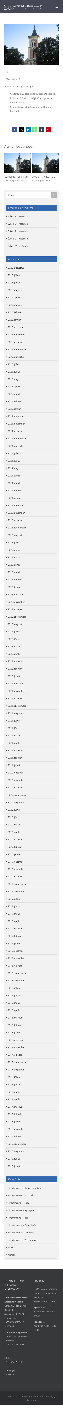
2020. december (16, 772)
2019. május (14, 913)
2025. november (16, 334)
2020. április (14, 832)
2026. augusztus (16, 267)
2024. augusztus (16, 445)
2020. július (14, 809)
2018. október (15, 965)
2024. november (16, 423)
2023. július (14, 542)
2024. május (14, 468)
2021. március (15, 750)
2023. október (15, 520)
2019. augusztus (16, 891)
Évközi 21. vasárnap (18, 216)
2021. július (14, 720)
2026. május (14, 290)
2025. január (14, 408)
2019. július (14, 898)
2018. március (15, 1017)
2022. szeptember (17, 616)
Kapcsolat (9, 1374)
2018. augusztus (16, 980)
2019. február (15, 935)
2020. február (15, 846)
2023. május (14, 557)
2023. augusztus (16, 535)
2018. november (16, 958)
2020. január (14, 854)
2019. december (16, 861)
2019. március (15, 928)
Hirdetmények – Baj (18, 1217)
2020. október (15, 787)
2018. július (14, 987)
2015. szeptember (17, 1143)
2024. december (16, 416)
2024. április (14, 475)
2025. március (15, 393)
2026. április (14, 297)
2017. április (14, 1099)
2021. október (15, 698)
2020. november (16, 780)
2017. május (14, 1091)
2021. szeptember (17, 705)
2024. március (15, 483)
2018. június (14, 995)
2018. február (15, 1025)
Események (9, 1370)
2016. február (15, 1136)
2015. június (14, 1158)
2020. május (14, 824)
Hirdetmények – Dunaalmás (22, 1225)
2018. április (14, 1010)
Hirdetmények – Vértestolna (22, 1239)
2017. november (16, 1047)
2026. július (14, 275)
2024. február (15, 490)
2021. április (14, 742)
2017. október (15, 1054)
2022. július (14, 631)
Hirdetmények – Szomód (20, 1195)
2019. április (14, 921)
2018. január (14, 1032)
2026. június (14, 282)
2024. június (14, 460)
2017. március (15, 1106)
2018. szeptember (17, 973)
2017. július (14, 1077)
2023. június (14, 549)
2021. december (16, 683)
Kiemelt (11, 1254)
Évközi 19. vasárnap (43, 176)
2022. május (14, 646)
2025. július (14, 364)
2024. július (14, 453)
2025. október (15, 342)
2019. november (16, 869)
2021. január (14, 765)
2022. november (16, 601)
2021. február (15, 757)
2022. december (16, 594)
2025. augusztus (16, 356)
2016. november (16, 1129)
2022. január (14, 676)
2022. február (15, 668)
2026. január (14, 319)
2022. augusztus (16, 624)
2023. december (16, 505)
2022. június (14, 638)
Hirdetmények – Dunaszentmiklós (25, 1187)
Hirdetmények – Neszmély (21, 1232)
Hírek (10, 1247)
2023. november (16, 512)
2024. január (14, 497)
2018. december (16, 950)
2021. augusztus (16, 713)
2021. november (16, 690)
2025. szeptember (17, 349)
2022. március (15, 661)
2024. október (15, 431)
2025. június (14, 371)
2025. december (16, 327)
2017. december (16, 1039)
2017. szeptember (17, 1062)
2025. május (14, 379)
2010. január (14, 1166)
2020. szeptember (17, 794)
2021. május (14, 735)
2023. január (14, 587)
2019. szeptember (17, 884)
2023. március (15, 572)
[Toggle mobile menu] (57, 6)
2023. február (15, 579)
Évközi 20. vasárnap (16, 176)
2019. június (14, 906)
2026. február (15, 312)
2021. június (14, 728)
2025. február (15, 401)
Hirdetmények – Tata (18, 1202)
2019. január (14, 943)
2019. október (15, 876)
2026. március (15, 304)
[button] (6, 167)
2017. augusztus (16, 1069)
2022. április (14, 653)
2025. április (14, 386)
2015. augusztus (16, 1151)
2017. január (14, 1121)
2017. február (15, 1114)
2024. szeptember (17, 438)
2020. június (14, 817)
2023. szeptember (17, 527)
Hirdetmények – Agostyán (21, 1210)
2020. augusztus (16, 802)
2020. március (15, 839)
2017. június (14, 1084)
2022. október (15, 609)
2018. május (14, 1002)
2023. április (14, 564)
